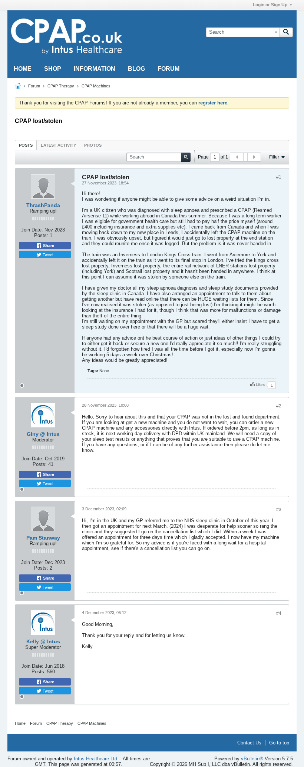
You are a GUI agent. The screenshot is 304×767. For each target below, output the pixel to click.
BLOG (136, 69)
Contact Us (249, 743)
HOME (23, 69)
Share (48, 245)
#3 (278, 509)
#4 (278, 613)
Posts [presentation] (26, 145)
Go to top (279, 743)
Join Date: (32, 230)
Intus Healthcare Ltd (95, 758)
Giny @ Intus (43, 434)
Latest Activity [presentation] (58, 145)
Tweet (47, 254)
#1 (278, 177)
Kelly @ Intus (43, 641)
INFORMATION (94, 69)
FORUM (168, 69)
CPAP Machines (96, 86)
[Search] (286, 32)
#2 (278, 405)
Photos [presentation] (93, 145)
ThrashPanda (43, 205)
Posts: (41, 235)
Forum (34, 86)
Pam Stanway (43, 538)
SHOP (52, 69)
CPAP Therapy (60, 86)
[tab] (26, 145)
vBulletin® (252, 758)
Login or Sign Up (270, 4)
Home (20, 723)
